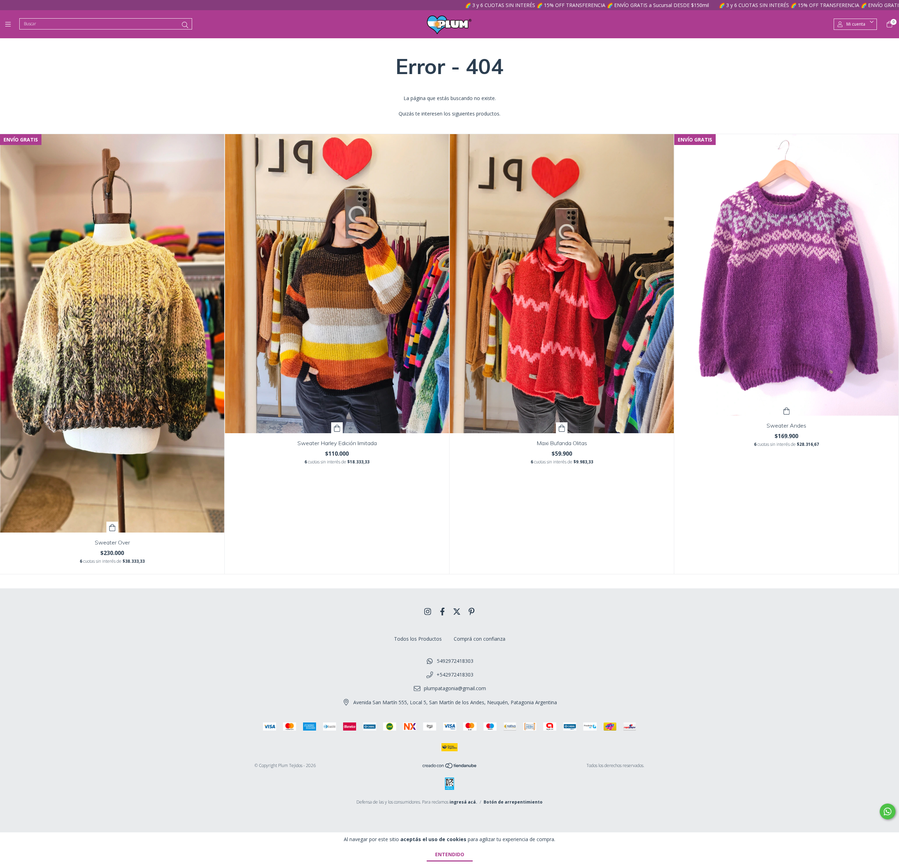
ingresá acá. (463, 802)
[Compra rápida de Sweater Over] (112, 527)
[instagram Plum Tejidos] (427, 611)
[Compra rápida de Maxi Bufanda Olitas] (562, 427)
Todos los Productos (418, 638)
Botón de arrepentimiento (513, 802)
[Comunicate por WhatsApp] (887, 811)
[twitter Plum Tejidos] (457, 611)
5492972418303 (455, 661)
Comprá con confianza (479, 638)
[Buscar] (185, 24)
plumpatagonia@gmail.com (455, 688)
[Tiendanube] (450, 767)
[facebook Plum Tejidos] (442, 611)
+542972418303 (455, 674)
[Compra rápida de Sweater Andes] (787, 410)
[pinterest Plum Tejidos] (471, 611)
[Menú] (12, 24)
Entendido (449, 854)
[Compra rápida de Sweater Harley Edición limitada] (337, 427)
